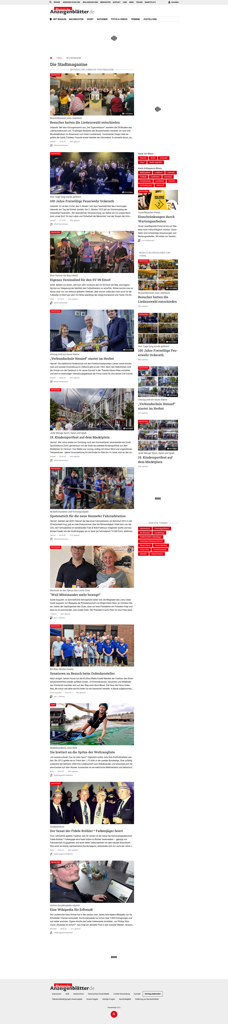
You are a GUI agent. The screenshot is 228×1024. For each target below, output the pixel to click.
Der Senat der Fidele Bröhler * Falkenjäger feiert (86, 829)
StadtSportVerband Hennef (151, 541)
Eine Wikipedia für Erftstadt (71, 908)
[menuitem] (173, 2)
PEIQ (118, 1008)
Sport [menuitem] (90, 19)
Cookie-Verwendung (121, 994)
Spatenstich (145, 528)
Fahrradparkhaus (162, 528)
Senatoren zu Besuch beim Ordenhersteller (82, 672)
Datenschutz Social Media (98, 994)
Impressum (56, 994)
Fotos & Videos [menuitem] (119, 19)
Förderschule (145, 181)
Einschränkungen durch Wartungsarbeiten (156, 217)
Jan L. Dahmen (59, 618)
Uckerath (171, 172)
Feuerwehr (155, 177)
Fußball (143, 177)
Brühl (52, 771)
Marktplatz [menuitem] (150, 2)
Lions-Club (144, 550)
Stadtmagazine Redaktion (63, 775)
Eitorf (52, 299)
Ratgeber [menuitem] (102, 19)
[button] (148, 264)
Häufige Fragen (108, 999)
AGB (67, 994)
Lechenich (160, 181)
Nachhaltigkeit (125, 999)
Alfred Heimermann (61, 145)
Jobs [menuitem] (125, 2)
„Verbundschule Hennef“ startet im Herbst (82, 357)
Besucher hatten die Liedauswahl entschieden (85, 120)
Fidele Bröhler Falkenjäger (150, 537)
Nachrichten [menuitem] (76, 19)
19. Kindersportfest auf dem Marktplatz (80, 435)
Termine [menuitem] (135, 19)
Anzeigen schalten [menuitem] (71, 2)
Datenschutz (78, 994)
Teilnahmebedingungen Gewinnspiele (67, 999)
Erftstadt (53, 929)
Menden (143, 554)
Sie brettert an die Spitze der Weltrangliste (82, 750)
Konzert (172, 181)
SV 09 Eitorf (145, 533)
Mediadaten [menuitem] (105, 2)
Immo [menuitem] (131, 2)
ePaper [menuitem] (57, 2)
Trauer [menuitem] (139, 2)
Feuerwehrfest (161, 545)
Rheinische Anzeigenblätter (72, 11)
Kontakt (137, 994)
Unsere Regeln (92, 999)
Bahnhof (160, 185)
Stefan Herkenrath (60, 303)
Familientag (159, 533)
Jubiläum (159, 172)
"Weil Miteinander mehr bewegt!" (75, 593)
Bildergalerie (145, 172)
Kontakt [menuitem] (116, 2)
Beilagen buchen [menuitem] (90, 2)
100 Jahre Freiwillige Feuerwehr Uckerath (82, 199)
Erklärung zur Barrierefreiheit (147, 999)
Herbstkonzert (146, 185)
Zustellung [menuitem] (150, 19)
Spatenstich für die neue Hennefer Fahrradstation (88, 514)
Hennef (53, 142)
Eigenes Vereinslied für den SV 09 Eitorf (80, 278)
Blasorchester (157, 554)
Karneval (168, 177)
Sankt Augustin (55, 693)
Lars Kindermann (148, 240)
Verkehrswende (160, 550)
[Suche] (50, 2)
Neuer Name (145, 545)
